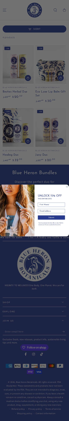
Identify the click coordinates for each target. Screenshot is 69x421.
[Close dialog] (67, 186)
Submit (51, 218)
